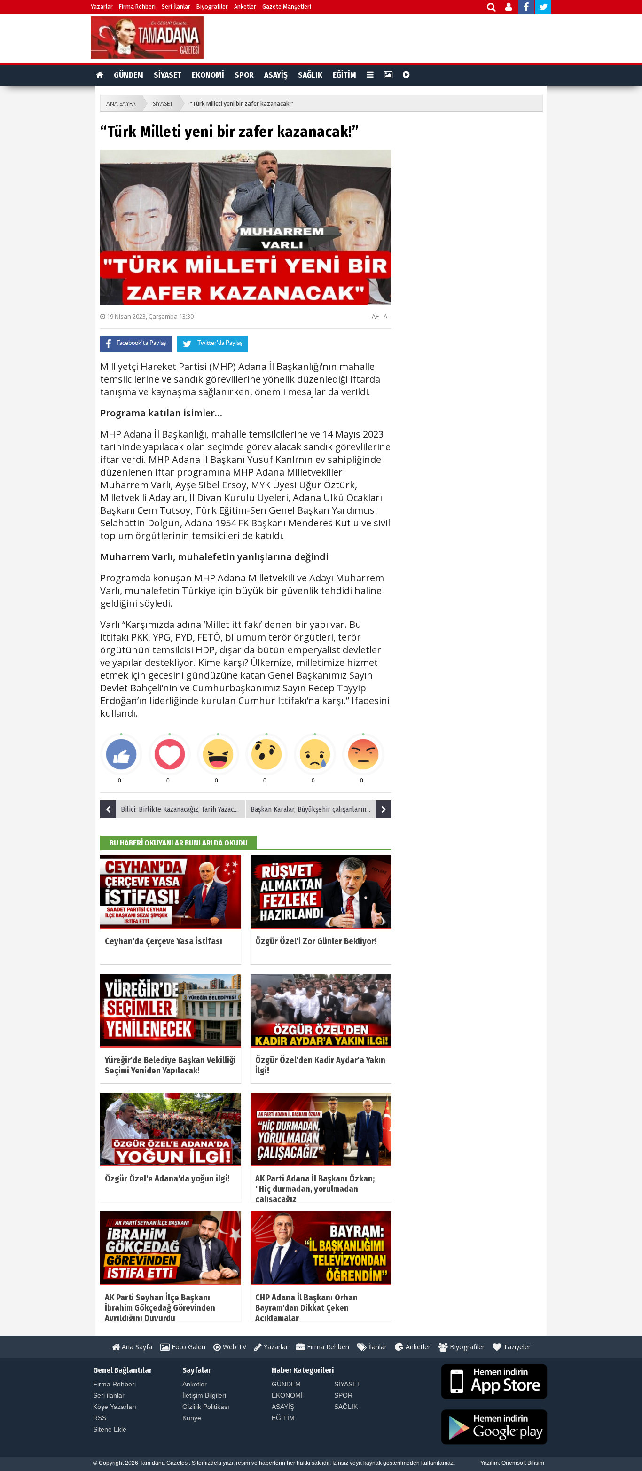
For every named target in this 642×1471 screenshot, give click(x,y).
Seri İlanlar (176, 7)
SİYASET (167, 75)
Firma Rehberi (137, 7)
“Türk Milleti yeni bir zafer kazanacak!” (241, 104)
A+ (375, 316)
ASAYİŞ (276, 75)
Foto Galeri (187, 1346)
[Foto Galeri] (388, 75)
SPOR (244, 75)
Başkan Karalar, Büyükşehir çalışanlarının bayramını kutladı (321, 809)
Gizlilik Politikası (205, 1406)
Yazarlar (102, 7)
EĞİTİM (344, 75)
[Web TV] (406, 75)
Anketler (245, 7)
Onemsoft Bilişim (522, 1463)
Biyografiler (212, 7)
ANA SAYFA (121, 104)
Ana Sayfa (136, 1346)
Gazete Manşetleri (286, 7)
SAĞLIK (310, 75)
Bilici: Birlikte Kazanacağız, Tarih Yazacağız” (183, 809)
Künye (191, 1418)
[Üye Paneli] (509, 8)
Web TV (233, 1346)
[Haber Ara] (492, 8)
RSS (99, 1418)
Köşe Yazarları (114, 1406)
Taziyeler (516, 1346)
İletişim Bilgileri (204, 1395)
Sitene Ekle (109, 1429)
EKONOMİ (208, 75)
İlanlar (377, 1346)
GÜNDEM (128, 75)
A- (386, 316)
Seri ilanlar (109, 1395)
